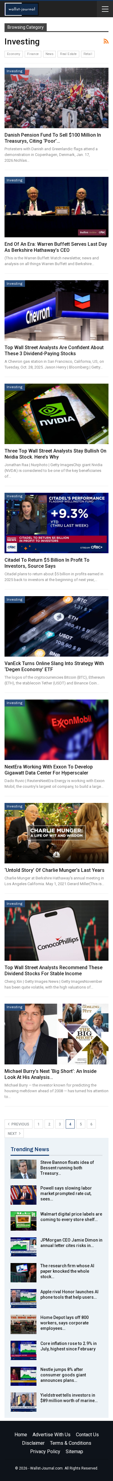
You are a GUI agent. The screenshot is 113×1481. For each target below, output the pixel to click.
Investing (15, 71)
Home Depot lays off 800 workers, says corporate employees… (64, 1323)
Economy (13, 54)
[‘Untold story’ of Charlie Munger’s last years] (56, 833)
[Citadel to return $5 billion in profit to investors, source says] (56, 523)
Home (20, 1434)
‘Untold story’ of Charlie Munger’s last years (55, 870)
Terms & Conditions (70, 1443)
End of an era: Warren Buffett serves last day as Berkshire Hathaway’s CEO (56, 247)
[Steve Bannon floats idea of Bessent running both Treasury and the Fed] (23, 1169)
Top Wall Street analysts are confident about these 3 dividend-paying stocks (54, 350)
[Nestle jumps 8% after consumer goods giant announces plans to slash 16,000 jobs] (23, 1376)
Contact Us (87, 1434)
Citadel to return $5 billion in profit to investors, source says (47, 563)
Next (13, 1134)
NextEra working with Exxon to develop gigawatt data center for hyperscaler (49, 770)
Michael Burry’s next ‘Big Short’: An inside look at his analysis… (50, 1074)
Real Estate (68, 54)
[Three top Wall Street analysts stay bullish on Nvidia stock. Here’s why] (56, 414)
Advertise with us (52, 1434)
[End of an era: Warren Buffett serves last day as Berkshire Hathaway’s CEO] (56, 207)
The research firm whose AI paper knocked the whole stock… (67, 1271)
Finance (33, 54)
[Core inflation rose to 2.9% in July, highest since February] (23, 1350)
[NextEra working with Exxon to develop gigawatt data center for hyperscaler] (56, 730)
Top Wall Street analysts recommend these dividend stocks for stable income (53, 970)
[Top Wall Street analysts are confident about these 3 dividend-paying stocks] (56, 310)
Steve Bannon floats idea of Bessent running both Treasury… (67, 1168)
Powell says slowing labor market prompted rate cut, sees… (66, 1193)
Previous (20, 1124)
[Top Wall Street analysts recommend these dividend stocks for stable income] (56, 930)
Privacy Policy (45, 1451)
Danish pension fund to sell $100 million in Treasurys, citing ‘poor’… (53, 138)
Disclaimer (33, 1443)
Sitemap (74, 1451)
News (50, 54)
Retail (87, 54)
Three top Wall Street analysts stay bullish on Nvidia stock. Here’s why (55, 454)
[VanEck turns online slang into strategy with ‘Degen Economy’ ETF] (56, 626)
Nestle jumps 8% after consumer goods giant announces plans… (63, 1375)
